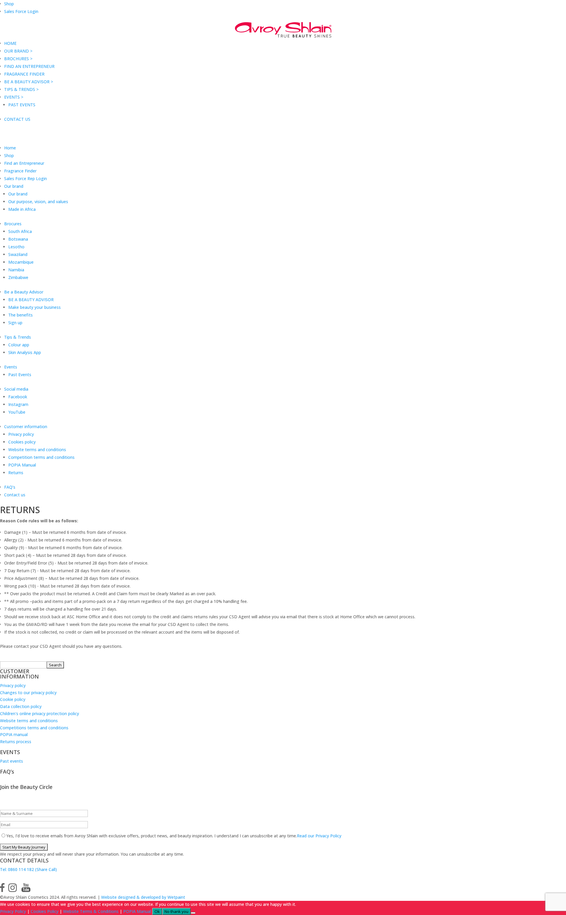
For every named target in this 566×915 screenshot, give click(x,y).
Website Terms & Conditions (91, 911)
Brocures (13, 223)
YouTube (16, 412)
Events (10, 367)
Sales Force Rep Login (25, 178)
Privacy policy (21, 434)
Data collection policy (21, 706)
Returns (15, 472)
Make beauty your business (34, 307)
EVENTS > (13, 97)
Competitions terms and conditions (34, 727)
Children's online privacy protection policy (39, 713)
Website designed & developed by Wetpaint (143, 897)
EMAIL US (19, 878)
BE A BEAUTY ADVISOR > (28, 81)
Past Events (19, 374)
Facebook (17, 396)
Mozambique (21, 262)
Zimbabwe (18, 277)
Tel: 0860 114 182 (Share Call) (28, 869)
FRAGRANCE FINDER (24, 74)
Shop (9, 3)
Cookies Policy (44, 911)
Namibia (16, 270)
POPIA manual (14, 734)
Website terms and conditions (37, 449)
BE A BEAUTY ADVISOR (31, 299)
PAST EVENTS (21, 104)
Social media (16, 389)
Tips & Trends (17, 337)
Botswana (18, 239)
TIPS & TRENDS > (21, 89)
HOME (10, 43)
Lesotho (16, 246)
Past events (11, 761)
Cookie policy (12, 699)
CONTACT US (17, 119)
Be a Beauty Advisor (23, 292)
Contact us (14, 495)
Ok (157, 911)
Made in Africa (22, 209)
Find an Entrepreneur (24, 163)
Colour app (18, 345)
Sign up (15, 322)
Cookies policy (22, 442)
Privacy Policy (13, 911)
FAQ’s (9, 487)
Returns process (15, 741)
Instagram (18, 404)
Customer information (25, 426)
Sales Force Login (21, 11)
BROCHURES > (18, 58)
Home (10, 148)
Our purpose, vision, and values (38, 201)
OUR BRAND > (18, 51)
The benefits (20, 315)
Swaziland (17, 254)
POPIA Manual (22, 465)
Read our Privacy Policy (319, 836)
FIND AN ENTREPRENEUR (29, 66)
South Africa (20, 231)
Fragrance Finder (20, 171)
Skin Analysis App (24, 352)
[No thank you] (193, 913)
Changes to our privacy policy (28, 692)
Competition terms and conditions (41, 457)
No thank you (176, 911)
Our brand (13, 186)
